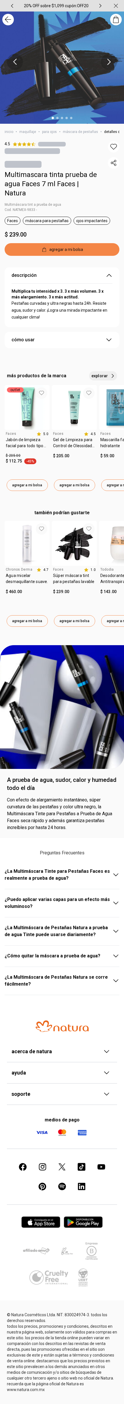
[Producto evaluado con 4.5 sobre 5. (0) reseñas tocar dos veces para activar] (52, 144)
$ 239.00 (16, 234)
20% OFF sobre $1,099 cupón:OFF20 (56, 5)
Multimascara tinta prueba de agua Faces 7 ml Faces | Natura (51, 184)
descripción (24, 275)
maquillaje (27, 132)
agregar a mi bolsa (27, 485)
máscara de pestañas (80, 132)
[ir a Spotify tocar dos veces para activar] (62, 1186)
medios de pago (62, 1120)
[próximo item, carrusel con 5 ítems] (100, 5)
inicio (9, 132)
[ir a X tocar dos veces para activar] (62, 1167)
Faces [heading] (11, 434)
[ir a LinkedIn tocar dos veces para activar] (81, 1186)
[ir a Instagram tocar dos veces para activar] (42, 1167)
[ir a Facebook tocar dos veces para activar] (22, 1167)
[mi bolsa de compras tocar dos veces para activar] (116, 19)
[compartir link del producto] (113, 163)
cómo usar (23, 339)
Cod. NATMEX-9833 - (21, 210)
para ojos (49, 132)
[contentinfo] (42, 434)
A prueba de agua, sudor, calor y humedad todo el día (62, 783)
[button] (113, 147)
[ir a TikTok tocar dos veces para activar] (81, 1167)
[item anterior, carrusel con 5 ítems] (12, 5)
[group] (56, 6)
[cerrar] (115, 5)
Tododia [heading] (107, 569)
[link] (27, 445)
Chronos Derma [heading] (19, 569)
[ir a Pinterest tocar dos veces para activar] (42, 1186)
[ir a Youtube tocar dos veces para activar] (101, 1167)
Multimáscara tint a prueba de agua (33, 205)
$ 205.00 (13, 456)
